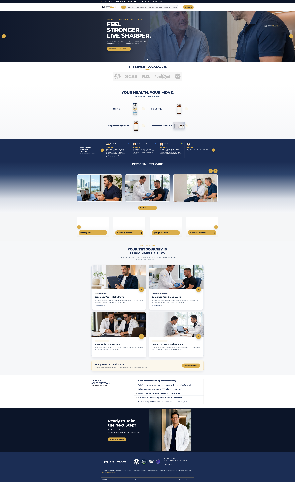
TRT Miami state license (108, 472)
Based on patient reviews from (88, 153)
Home (123, 7)
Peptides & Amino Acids (155, 7)
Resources (167, 7)
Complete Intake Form (191, 366)
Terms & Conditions (184, 479)
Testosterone (130, 7)
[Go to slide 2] (147, 59)
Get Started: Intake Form (147, 208)
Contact (175, 7)
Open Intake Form (100, 306)
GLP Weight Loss (141, 7)
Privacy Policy (175, 479)
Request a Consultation (119, 49)
